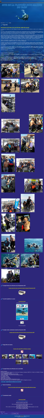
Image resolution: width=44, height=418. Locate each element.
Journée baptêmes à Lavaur (9, 298)
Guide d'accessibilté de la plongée (22, 401)
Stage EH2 (5, 24)
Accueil (7, 22)
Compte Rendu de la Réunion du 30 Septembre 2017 (14, 285)
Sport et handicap (7, 384)
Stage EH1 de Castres (7, 344)
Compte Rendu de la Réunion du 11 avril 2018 (13, 368)
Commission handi (7, 395)
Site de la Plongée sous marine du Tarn (22, 6)
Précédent (6, 413)
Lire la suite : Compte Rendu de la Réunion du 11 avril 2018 (11, 381)
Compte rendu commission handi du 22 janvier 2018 (14, 329)
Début (2, 413)
